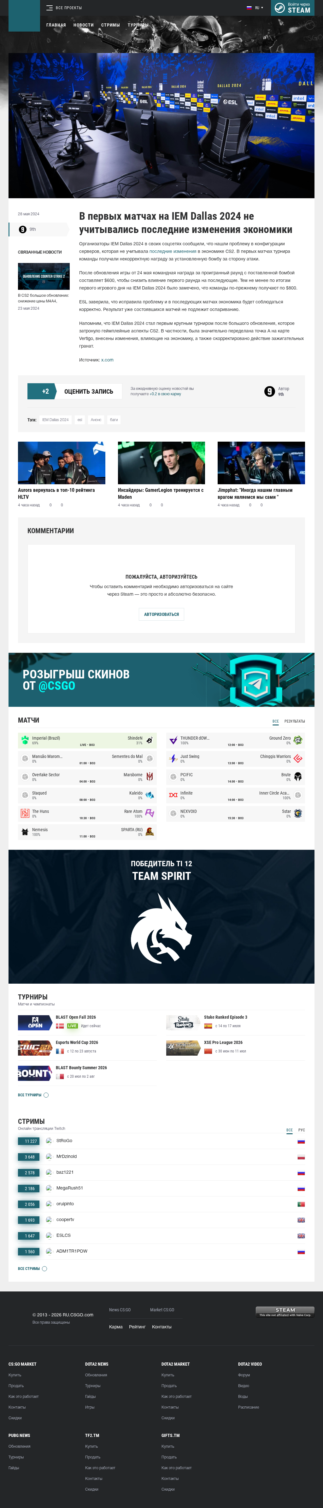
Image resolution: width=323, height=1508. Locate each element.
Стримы (110, 24)
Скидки (15, 1418)
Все (276, 721)
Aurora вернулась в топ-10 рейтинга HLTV (56, 493)
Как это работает (24, 1396)
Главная (56, 24)
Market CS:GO (162, 1310)
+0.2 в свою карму (165, 394)
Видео (243, 1386)
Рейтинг (137, 1327)
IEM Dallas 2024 (55, 420)
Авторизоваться (161, 614)
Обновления (96, 1375)
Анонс (96, 420)
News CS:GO (120, 1310)
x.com (107, 360)
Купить (15, 1375)
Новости (83, 24)
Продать (16, 1386)
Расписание (248, 1407)
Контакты (162, 1327)
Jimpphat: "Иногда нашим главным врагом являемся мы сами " (255, 493)
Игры (89, 1407)
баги (114, 420)
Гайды (90, 1396)
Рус (301, 1130)
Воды (243, 1396)
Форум (244, 1375)
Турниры (138, 24)
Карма (116, 1327)
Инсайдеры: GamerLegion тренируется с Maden (160, 493)
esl (80, 420)
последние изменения (173, 252)
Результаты (295, 721)
